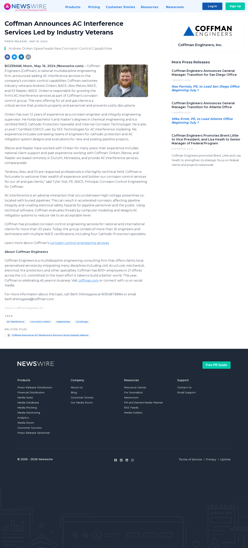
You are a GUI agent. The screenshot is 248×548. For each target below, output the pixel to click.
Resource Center (135, 387)
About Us (77, 387)
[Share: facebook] (7, 57)
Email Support (186, 392)
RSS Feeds (131, 407)
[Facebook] (115, 460)
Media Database (28, 402)
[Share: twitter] (14, 57)
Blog (74, 392)
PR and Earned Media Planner (143, 402)
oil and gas (82, 322)
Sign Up (235, 6)
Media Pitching (27, 407)
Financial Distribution (31, 392)
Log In (212, 6)
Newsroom (131, 397)
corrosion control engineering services (79, 243)
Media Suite (25, 397)
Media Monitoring (28, 412)
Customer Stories (82, 397)
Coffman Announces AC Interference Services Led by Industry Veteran (49, 335)
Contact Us (184, 387)
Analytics (23, 417)
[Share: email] (28, 57)
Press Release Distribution (34, 387)
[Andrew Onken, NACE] (126, 81)
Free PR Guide (216, 365)
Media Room (25, 422)
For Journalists (133, 392)
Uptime (225, 459)
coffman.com (88, 280)
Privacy (211, 459)
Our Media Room (82, 402)
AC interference (15, 322)
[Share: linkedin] (21, 57)
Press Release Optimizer (33, 432)
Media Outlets (133, 412)
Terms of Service (190, 459)
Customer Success (29, 427)
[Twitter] (121, 460)
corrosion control (40, 322)
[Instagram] (132, 460)
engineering (63, 322)
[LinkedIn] (127, 460)
